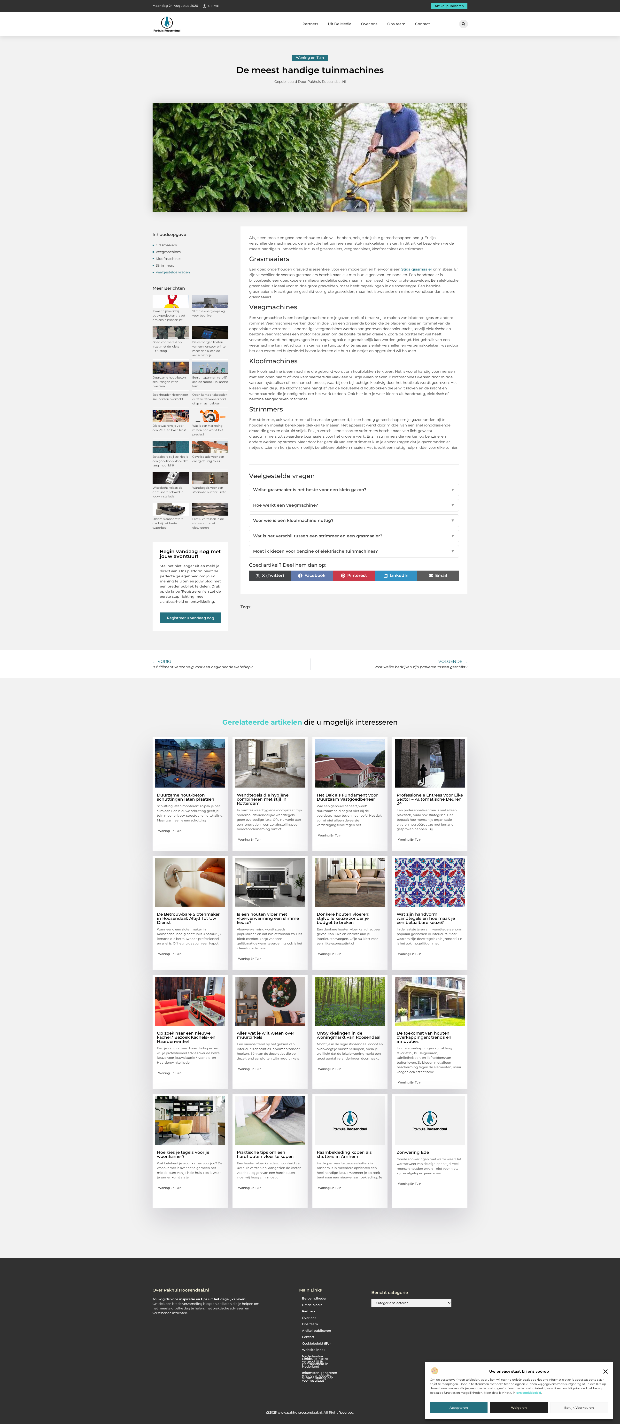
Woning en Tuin (310, 57)
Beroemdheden (314, 1298)
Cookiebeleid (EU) (316, 1343)
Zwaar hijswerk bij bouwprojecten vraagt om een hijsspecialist (169, 315)
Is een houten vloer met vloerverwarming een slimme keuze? (268, 918)
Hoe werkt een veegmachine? (354, 505)
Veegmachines (168, 252)
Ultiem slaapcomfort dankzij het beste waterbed (168, 523)
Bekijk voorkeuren (579, 1408)
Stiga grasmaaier (416, 269)
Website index (313, 1350)
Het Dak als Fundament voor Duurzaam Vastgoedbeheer (347, 797)
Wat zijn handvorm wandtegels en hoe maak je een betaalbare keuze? (426, 918)
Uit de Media (312, 1305)
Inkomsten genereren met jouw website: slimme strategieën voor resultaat (319, 1376)
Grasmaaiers (166, 245)
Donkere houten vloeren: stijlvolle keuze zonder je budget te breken (343, 918)
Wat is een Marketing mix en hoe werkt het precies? (207, 430)
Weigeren (519, 1408)
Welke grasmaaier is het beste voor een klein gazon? (354, 489)
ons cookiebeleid (528, 1393)
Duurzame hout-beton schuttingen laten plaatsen (169, 382)
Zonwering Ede (413, 1152)
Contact (422, 24)
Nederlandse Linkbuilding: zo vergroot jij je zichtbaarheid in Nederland (315, 1361)
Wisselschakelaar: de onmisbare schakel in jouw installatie (168, 492)
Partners (310, 24)
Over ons (369, 24)
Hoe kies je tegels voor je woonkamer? (183, 1154)
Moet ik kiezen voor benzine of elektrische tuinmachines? (354, 551)
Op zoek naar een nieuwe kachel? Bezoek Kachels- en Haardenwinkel (186, 1037)
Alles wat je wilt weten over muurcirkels (265, 1035)
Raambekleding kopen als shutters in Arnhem (344, 1154)
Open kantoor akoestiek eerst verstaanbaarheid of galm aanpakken (209, 399)
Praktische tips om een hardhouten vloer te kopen (265, 1154)
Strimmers (165, 265)
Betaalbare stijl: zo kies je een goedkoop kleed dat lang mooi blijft (170, 461)
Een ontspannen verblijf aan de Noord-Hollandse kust (210, 382)
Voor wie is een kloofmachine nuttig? (354, 520)
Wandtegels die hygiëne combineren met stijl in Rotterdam (262, 799)
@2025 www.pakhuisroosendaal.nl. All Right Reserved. (310, 1412)
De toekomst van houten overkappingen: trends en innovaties (424, 1037)
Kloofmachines (168, 258)
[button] (605, 1371)
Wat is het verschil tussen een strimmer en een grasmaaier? (354, 536)
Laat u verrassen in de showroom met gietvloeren (208, 523)
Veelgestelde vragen (173, 272)
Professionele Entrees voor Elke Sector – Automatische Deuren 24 (430, 799)
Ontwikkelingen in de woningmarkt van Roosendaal (348, 1035)
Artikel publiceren (316, 1330)
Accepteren (459, 1408)
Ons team (396, 24)
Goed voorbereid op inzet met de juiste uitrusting (167, 346)
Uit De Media (339, 24)
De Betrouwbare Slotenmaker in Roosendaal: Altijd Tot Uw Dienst (188, 918)
